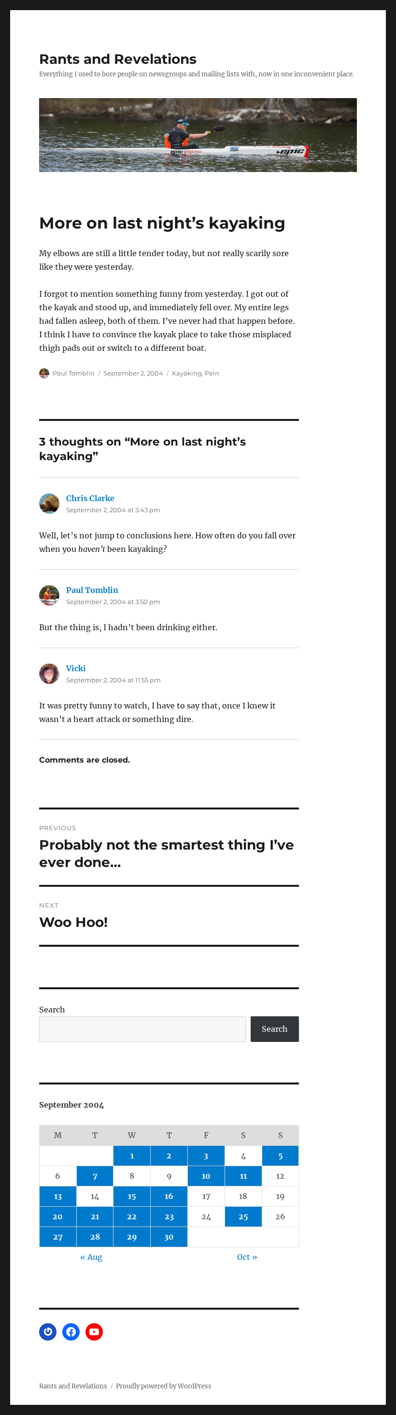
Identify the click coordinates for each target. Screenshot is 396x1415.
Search (52, 1009)
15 (132, 1196)
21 (95, 1216)
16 (169, 1196)
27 (58, 1237)
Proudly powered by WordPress (164, 1386)
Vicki (76, 668)
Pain (212, 373)
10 (206, 1176)
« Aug (91, 1257)
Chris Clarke (90, 498)
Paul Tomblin (74, 373)
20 (58, 1216)
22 (132, 1216)
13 (58, 1196)
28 (95, 1237)
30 (169, 1237)
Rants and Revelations (118, 59)
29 (132, 1237)
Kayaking (187, 373)
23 (169, 1216)
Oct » (247, 1257)
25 (243, 1216)
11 (243, 1176)
